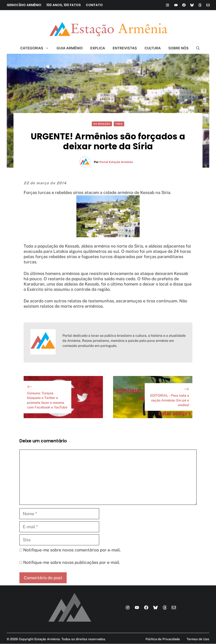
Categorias (31, 48)
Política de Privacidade (163, 639)
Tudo (119, 124)
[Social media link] (167, 5)
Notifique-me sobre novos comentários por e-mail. (72, 549)
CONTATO (94, 5)
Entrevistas (125, 48)
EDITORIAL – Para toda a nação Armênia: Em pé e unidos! (169, 400)
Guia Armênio (70, 48)
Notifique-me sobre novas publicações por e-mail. (71, 562)
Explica (97, 48)
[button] (196, 48)
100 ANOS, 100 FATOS (63, 5)
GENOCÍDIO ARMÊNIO (24, 5)
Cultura (152, 48)
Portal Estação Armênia (116, 162)
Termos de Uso (198, 639)
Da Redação (101, 124)
